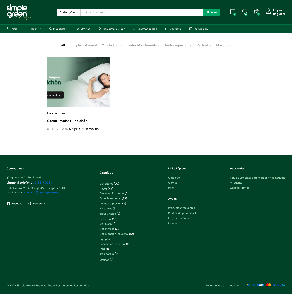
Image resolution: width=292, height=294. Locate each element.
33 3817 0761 (42, 183)
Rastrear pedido (147, 28)
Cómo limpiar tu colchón (67, 121)
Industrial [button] (59, 28)
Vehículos (204, 45)
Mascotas (223, 45)
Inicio (14, 28)
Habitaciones (56, 113)
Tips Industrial (112, 45)
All (63, 45)
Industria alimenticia (144, 45)
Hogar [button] (33, 28)
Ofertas (85, 28)
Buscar (212, 12)
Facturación (200, 28)
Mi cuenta (236, 182)
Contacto (175, 28)
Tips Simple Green (114, 28)
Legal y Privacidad (179, 218)
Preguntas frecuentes (181, 208)
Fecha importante (178, 45)
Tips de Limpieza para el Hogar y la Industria (257, 177)
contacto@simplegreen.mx (41, 192)
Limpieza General (84, 45)
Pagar (171, 188)
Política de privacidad (182, 213)
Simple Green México (84, 129)
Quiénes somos (239, 188)
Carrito (172, 182)
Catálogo (174, 177)
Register (279, 14)
